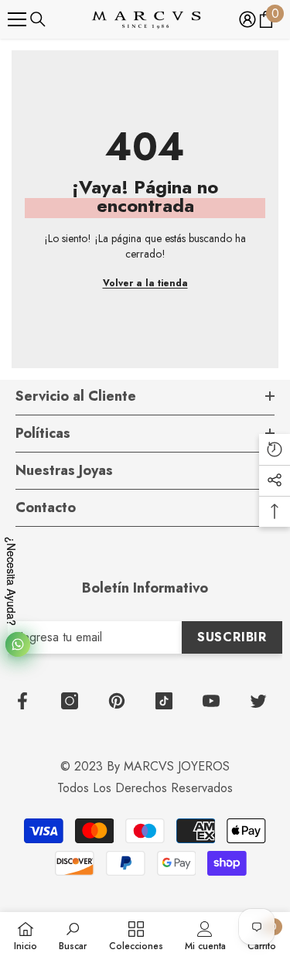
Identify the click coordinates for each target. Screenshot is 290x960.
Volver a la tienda (145, 283)
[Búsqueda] (38, 19)
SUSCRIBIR (232, 637)
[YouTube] (211, 701)
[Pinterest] (117, 701)
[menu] (17, 19)
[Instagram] (69, 701)
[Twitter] (258, 701)
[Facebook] (22, 701)
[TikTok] (164, 701)
